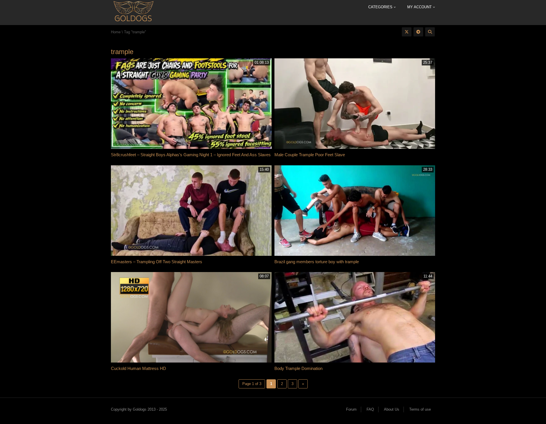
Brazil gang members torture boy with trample (316, 261)
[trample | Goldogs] (133, 12)
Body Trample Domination (298, 368)
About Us (391, 409)
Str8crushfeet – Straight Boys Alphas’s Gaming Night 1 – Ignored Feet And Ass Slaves (191, 154)
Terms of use (420, 409)
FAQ (370, 409)
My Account (420, 7)
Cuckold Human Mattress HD (138, 368)
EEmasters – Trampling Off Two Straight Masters (156, 261)
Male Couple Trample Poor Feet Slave (309, 154)
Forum (351, 409)
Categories (381, 7)
